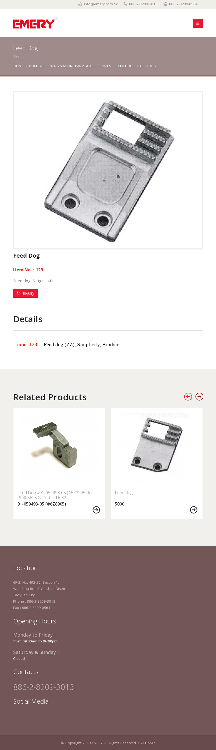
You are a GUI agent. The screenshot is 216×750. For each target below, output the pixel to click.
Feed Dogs (126, 66)
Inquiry (28, 293)
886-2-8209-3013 (143, 4)
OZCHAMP (146, 743)
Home (18, 66)
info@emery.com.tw (100, 4)
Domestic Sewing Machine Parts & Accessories (70, 66)
